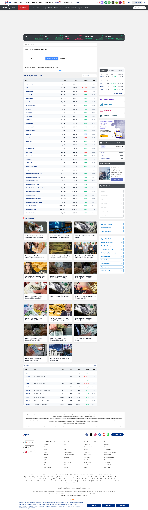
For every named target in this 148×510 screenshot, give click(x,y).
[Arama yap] (129, 2)
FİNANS (4, 8)
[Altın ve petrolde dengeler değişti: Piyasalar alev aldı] (85, 288)
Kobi (65, 465)
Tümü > (95, 365)
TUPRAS (102, 155)
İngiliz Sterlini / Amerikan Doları (41, 380)
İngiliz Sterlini (29, 91)
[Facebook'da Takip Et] (86, 434)
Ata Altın (110, 477)
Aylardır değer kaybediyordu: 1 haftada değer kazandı (34, 359)
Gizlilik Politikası (76, 488)
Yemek (45, 449)
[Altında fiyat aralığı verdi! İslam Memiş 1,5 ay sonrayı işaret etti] (60, 310)
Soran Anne (107, 447)
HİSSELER (107, 110)
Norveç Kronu (29, 145)
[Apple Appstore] (29, 447)
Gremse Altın (118, 477)
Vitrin (65, 449)
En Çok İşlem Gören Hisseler (96, 481)
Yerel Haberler (47, 467)
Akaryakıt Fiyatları (106, 224)
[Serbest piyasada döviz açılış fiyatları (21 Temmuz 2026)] (85, 268)
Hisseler (86, 449)
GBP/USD (28, 380)
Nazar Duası (107, 467)
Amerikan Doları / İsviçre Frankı (41, 387)
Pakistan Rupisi (30, 148)
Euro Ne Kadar (105, 260)
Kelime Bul (107, 444)
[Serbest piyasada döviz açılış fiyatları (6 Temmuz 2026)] (85, 310)
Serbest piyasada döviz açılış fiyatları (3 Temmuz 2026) (33, 339)
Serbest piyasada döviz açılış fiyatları (83, 339)
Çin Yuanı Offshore (30, 105)
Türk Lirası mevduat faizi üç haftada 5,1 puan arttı (44, 475)
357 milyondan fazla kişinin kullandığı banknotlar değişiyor (34, 257)
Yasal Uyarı (83, 488)
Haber (56, 8)
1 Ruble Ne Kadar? (53, 481)
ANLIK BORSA (109, 99)
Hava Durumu (87, 465)
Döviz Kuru (118, 481)
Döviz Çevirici (106, 186)
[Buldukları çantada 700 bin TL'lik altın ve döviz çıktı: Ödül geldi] (85, 248)
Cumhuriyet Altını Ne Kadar (109, 253)
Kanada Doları (29, 98)
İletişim (59, 488)
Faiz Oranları (76, 483)
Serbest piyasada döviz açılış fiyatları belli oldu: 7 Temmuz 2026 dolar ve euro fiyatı (33, 319)
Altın (38, 8)
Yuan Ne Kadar (105, 267)
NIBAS (101, 80)
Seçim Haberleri (68, 452)
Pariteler (26, 365)
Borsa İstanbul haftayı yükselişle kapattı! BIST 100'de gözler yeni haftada (59, 236)
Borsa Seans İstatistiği (90, 442)
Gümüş (44, 8)
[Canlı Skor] (104, 2)
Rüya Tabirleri (87, 462)
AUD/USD (28, 390)
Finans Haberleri (81, 477)
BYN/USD (28, 401)
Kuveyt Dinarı (29, 141)
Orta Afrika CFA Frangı (31, 166)
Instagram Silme (108, 460)
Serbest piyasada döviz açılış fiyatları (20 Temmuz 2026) (33, 297)
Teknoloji (66, 442)
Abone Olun (117, 179)
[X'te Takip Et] (91, 434)
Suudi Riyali (29, 159)
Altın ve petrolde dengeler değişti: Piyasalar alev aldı (85, 297)
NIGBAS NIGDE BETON (105, 158)
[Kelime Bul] (108, 2)
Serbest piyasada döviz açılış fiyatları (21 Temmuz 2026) (83, 277)
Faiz (61, 8)
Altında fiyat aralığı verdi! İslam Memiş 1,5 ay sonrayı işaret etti (59, 319)
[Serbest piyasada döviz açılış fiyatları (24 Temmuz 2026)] (60, 268)
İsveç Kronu (29, 116)
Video (45, 465)
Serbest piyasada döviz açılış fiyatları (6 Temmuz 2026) (83, 319)
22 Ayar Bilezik (63, 479)
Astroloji (66, 447)
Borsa (14, 8)
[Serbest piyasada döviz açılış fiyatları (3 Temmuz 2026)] (35, 330)
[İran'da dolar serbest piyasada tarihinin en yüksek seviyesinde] (35, 227)
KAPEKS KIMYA (104, 150)
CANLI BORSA (108, 105)
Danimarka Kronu (30, 130)
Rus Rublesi (29, 112)
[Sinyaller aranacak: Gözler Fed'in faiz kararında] (60, 350)
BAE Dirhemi (29, 120)
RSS (89, 488)
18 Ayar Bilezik (53, 479)
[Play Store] (29, 442)
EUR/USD (28, 376)
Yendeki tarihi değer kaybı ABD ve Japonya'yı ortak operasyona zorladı (60, 257)
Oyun (105, 442)
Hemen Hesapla (52, 58)
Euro (27, 87)
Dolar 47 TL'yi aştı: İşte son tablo (59, 296)
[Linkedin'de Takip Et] (99, 434)
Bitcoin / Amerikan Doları (40, 397)
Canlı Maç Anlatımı (69, 454)
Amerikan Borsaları (70, 8)
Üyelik (68, 488)
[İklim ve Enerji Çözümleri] (115, 2)
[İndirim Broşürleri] (101, 2)
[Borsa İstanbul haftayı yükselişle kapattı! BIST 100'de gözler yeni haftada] (60, 227)
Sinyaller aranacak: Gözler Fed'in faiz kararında (59, 359)
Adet (28, 55)
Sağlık (65, 444)
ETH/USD (28, 404)
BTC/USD (28, 397)
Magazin (46, 454)
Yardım (64, 488)
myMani (80, 8)
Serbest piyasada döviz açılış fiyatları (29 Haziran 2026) (58, 339)
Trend (45, 457)
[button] (2, 2)
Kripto (50, 8)
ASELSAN (102, 152)
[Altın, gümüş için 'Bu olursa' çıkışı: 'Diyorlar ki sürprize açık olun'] (35, 268)
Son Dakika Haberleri (49, 442)
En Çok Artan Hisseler (81, 481)
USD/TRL (28, 373)
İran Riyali (28, 134)
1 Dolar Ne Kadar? (30, 481)
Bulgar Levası (29, 123)
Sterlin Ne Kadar (106, 263)
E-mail (65, 460)
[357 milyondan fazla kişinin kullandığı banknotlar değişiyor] (35, 248)
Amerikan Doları (30, 84)
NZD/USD (28, 394)
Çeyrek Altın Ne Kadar (107, 239)
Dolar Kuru (87, 457)
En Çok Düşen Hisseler (67, 481)
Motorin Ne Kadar (106, 231)
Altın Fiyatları (87, 454)
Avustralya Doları (30, 95)
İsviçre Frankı (29, 102)
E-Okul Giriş (107, 454)
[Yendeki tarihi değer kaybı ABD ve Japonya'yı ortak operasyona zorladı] (60, 248)
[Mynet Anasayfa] (8, 2)
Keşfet (85, 467)
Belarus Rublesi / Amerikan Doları (42, 401)
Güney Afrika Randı (31, 170)
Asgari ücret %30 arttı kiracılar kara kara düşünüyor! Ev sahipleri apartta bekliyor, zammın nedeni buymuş (87, 475)
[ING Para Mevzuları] (123, 2)
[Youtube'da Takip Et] (104, 434)
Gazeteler (66, 457)
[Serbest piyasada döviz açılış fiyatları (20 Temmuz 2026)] (35, 288)
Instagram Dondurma (109, 457)
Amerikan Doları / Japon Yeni (40, 383)
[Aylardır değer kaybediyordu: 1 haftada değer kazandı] (35, 350)
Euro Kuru (87, 460)
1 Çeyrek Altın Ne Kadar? (76, 479)
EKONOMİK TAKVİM (110, 116)
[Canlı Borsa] (112, 2)
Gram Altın (103, 477)
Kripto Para (87, 452)
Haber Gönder (118, 434)
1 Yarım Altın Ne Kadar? (91, 479)
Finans (45, 447)
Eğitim (45, 460)
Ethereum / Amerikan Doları (40, 404)
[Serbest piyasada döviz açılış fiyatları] (85, 330)
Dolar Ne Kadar (105, 256)
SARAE (101, 89)
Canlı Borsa (87, 444)
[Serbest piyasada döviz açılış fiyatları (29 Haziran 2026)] (60, 330)
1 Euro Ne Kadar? (41, 481)
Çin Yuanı (28, 109)
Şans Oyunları (67, 462)
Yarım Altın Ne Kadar (107, 249)
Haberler (46, 444)
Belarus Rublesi (30, 127)
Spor (45, 462)
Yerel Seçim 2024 (92, 477)
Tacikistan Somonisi (31, 163)
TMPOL (102, 86)
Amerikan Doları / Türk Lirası (40, 373)
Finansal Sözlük (88, 447)
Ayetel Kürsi (107, 465)
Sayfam (87, 8)
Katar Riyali (29, 152)
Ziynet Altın (33, 479)
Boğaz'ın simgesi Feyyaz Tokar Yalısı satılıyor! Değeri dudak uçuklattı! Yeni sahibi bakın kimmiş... (49, 477)
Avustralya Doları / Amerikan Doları (42, 390)
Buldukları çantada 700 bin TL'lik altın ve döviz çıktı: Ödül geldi (85, 257)
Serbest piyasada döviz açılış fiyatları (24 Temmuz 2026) (58, 277)
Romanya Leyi (29, 155)
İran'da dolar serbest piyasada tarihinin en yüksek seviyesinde (34, 236)
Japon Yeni (28, 138)
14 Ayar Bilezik (42, 479)
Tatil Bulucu (107, 449)
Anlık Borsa (23, 8)
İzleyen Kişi (118, 146)
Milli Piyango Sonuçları (110, 452)
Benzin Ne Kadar (106, 228)
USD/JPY (28, 383)
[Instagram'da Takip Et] (95, 434)
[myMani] (58, 2)
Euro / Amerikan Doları (39, 376)
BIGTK (101, 83)
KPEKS (102, 77)
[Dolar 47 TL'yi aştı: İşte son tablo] (60, 288)
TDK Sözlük (107, 462)
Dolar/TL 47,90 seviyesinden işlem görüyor (85, 236)
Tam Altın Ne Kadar (106, 246)
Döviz (32, 8)
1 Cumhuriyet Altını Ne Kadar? (108, 479)
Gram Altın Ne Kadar (107, 242)
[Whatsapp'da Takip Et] (108, 434)
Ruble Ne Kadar (105, 270)
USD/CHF (28, 387)
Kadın (45, 452)
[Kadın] (119, 2)
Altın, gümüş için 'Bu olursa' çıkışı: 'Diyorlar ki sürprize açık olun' (35, 277)
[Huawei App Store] (29, 452)
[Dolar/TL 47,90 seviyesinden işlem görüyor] (85, 227)
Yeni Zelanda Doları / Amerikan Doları (42, 394)
